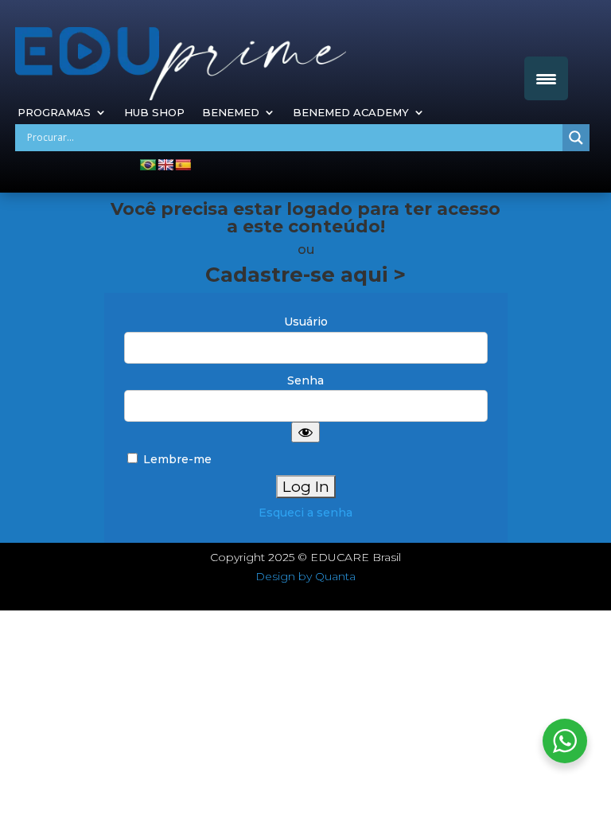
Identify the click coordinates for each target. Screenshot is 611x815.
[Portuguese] (148, 164)
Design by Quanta (305, 576)
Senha (305, 380)
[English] (165, 164)
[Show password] (305, 432)
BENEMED (230, 113)
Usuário (306, 321)
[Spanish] (183, 164)
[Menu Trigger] (546, 78)
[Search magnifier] (576, 137)
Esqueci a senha (305, 512)
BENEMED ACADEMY (351, 113)
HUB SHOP (154, 113)
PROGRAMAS (54, 113)
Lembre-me (176, 459)
